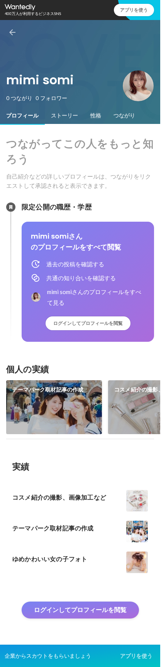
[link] (54, 407)
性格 (95, 115)
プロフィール (22, 115)
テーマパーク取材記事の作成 (48, 389)
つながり (124, 115)
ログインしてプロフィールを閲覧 (88, 323)
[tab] (22, 115)
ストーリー (64, 115)
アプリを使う (134, 10)
